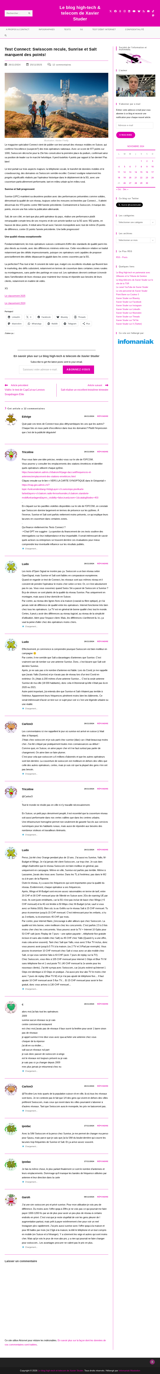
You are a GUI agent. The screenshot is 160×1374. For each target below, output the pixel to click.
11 (119, 172)
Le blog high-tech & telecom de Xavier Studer (80, 13)
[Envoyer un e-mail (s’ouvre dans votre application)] (148, 11)
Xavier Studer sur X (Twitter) (129, 324)
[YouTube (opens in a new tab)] (134, 11)
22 (141, 177)
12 (124, 172)
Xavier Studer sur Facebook (128, 302)
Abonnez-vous (78, 369)
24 (152, 177)
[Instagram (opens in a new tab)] (124, 11)
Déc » (125, 189)
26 (124, 183)
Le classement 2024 (15, 303)
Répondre (102, 416)
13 (130, 172)
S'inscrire (125, 135)
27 (130, 183)
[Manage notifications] (152, 1361)
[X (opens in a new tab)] (110, 11)
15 (141, 172)
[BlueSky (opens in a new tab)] (139, 11)
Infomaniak (124, 1370)
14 (136, 172)
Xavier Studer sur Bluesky (128, 298)
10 (152, 166)
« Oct (118, 189)
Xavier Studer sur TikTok (127, 320)
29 (141, 183)
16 (147, 172)
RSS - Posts (122, 257)
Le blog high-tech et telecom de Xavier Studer (60, 1370)
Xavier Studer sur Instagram (129, 305)
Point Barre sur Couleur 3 (127, 294)
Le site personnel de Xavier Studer (131, 291)
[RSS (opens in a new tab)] (143, 11)
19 (124, 177)
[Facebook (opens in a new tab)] (115, 11)
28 (136, 183)
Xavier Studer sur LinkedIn (128, 309)
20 (130, 177)
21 (136, 177)
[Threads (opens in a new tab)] (120, 11)
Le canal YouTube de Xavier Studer (132, 287)
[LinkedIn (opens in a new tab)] (129, 11)
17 (152, 172)
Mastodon (135, 1370)
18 (119, 177)
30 (147, 183)
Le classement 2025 (15, 295)
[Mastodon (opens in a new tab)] (153, 15)
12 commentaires (61, 64)
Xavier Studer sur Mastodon (128, 313)
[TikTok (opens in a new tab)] (153, 11)
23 (147, 177)
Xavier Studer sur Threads (128, 316)
